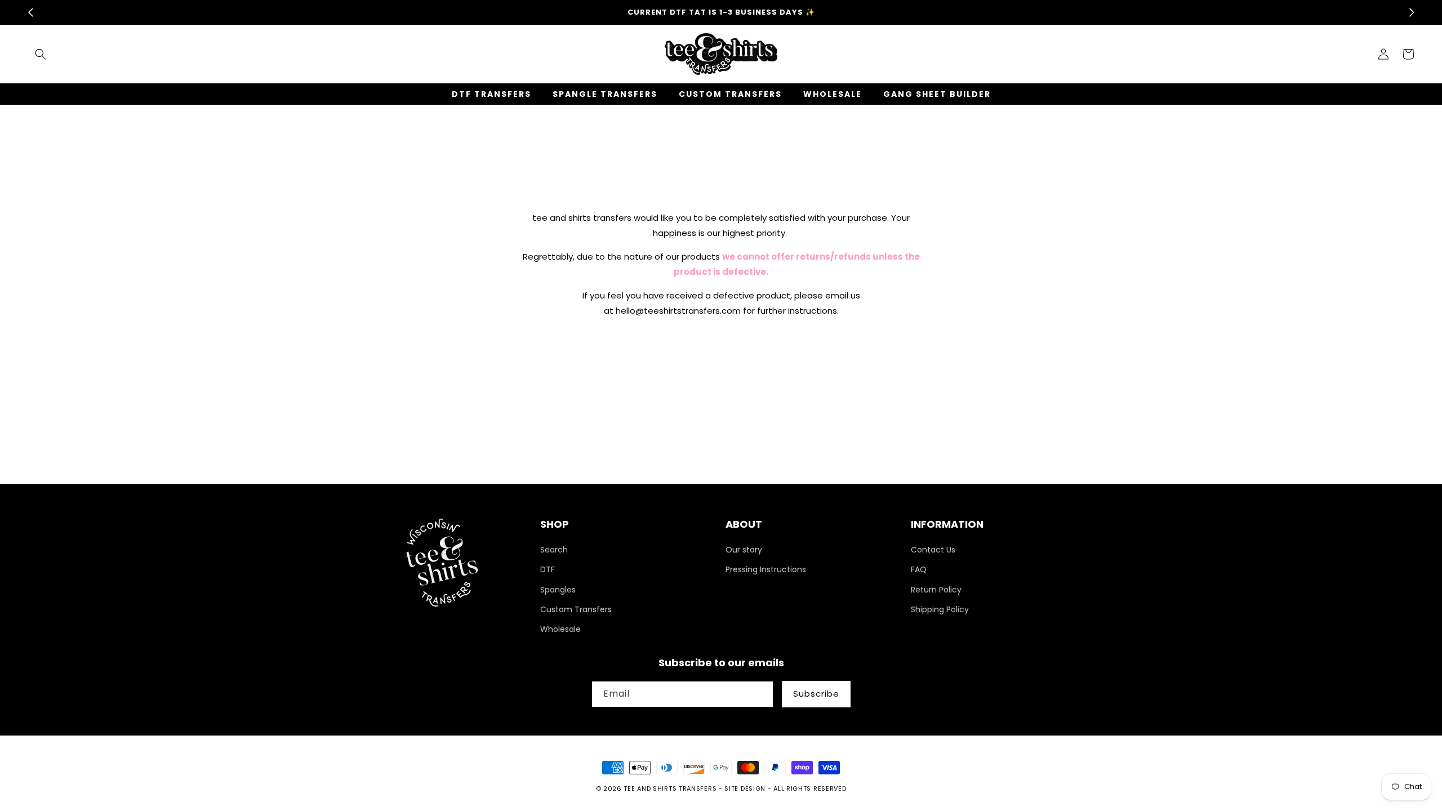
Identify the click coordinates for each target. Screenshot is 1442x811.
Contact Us (933, 549)
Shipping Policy (940, 609)
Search (554, 549)
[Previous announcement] (30, 12)
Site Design (744, 788)
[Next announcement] (1411, 12)
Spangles (558, 589)
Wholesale (560, 629)
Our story (744, 549)
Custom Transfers (576, 609)
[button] (40, 54)
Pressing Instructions (766, 569)
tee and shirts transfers (670, 788)
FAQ (919, 569)
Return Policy (936, 589)
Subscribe (816, 693)
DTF (547, 569)
